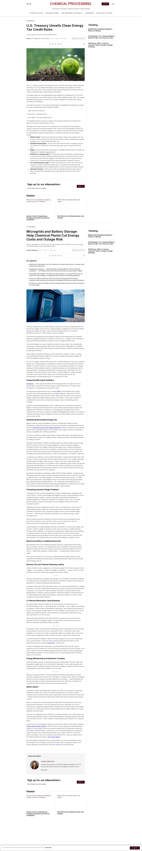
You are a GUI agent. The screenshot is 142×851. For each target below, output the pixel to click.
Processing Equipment (52, 13)
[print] (84, 44)
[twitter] (55, 44)
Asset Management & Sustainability (72, 13)
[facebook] (50, 44)
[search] (30, 4)
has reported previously (46, 427)
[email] (61, 44)
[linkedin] (53, 44)
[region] (71, 848)
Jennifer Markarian (32, 250)
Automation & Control (36, 13)
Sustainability (30, 20)
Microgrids (29, 383)
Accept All (134, 847)
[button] (27, 4)
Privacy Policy (48, 847)
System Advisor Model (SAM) (35, 717)
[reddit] (58, 44)
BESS (59, 391)
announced (50, 637)
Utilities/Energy (31, 226)
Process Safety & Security (105, 13)
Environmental (89, 13)
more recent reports (54, 728)
